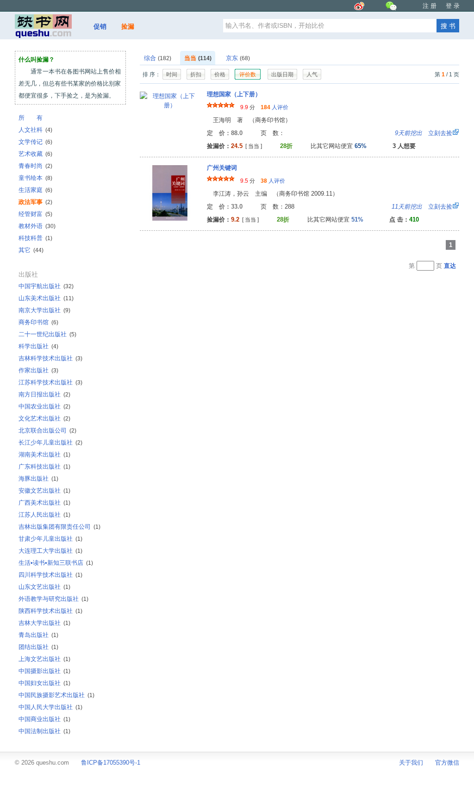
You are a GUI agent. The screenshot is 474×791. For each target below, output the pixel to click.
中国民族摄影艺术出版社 (56, 695)
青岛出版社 (38, 634)
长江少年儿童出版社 (50, 442)
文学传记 (35, 141)
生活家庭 (35, 189)
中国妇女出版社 (44, 683)
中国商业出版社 (44, 719)
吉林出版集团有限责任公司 (59, 526)
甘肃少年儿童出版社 (50, 538)
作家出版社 (38, 370)
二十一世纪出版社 (47, 334)
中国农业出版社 (44, 406)
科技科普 (35, 238)
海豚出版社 (38, 478)
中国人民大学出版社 (50, 707)
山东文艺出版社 (44, 586)
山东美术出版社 (46, 298)
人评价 (274, 107)
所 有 (31, 117)
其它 (31, 250)
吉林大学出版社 (44, 622)
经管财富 (35, 213)
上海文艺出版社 (44, 658)
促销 (100, 26)
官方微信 (447, 762)
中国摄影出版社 (44, 670)
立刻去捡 (423, 133)
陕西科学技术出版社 (50, 610)
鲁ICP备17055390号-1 (110, 762)
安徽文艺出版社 (44, 490)
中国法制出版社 (44, 731)
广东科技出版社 (44, 466)
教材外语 (37, 225)
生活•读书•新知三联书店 (56, 562)
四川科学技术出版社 (50, 574)
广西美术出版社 (44, 502)
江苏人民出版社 (44, 514)
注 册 (430, 5)
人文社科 (35, 129)
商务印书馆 (38, 322)
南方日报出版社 (44, 394)
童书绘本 (35, 177)
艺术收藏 (35, 153)
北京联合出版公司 (47, 430)
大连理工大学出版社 (50, 550)
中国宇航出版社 (46, 286)
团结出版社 (38, 646)
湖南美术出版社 (44, 454)
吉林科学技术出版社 (50, 358)
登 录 (453, 5)
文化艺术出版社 (44, 418)
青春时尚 (35, 165)
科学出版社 (38, 346)
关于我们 (411, 762)
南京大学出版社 (44, 310)
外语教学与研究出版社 (53, 598)
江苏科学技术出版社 (50, 382)
